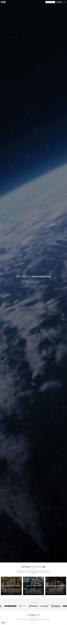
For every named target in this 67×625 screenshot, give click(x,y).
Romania (23, 286)
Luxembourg (44, 286)
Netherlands (33, 286)
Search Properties (50, 2)
